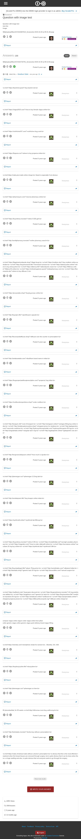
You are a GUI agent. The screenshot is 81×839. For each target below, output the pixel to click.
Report (8, 45)
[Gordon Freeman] (51, 40)
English (41, 833)
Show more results (40, 779)
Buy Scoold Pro (68, 11)
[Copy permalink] (76, 45)
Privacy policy (39, 826)
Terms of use (50, 826)
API (57, 826)
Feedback (30, 826)
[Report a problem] (39, 74)
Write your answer (41, 789)
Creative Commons (52, 835)
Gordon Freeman (67, 37)
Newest (74, 55)
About (24, 826)
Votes (66, 55)
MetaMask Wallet (23, 74)
